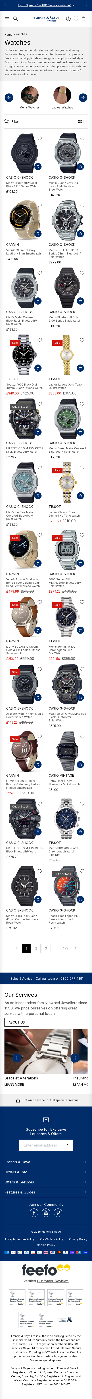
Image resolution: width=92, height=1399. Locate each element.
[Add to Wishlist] (39, 138)
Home (8, 34)
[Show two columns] (80, 121)
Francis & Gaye (17, 1162)
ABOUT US (17, 1022)
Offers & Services (19, 1182)
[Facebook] (34, 1212)
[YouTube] (46, 1212)
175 (65, 948)
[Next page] (75, 948)
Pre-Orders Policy (52, 1239)
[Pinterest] (58, 1212)
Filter (15, 121)
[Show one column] (85, 121)
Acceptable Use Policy (20, 1239)
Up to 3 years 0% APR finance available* (44, 5)
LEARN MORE (14, 1084)
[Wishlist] (77, 19)
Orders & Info (15, 1172)
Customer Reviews (53, 1281)
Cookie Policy (46, 1245)
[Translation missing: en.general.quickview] (38, 166)
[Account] (68, 19)
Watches (21, 34)
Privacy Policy (78, 1239)
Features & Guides (19, 1192)
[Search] (16, 19)
